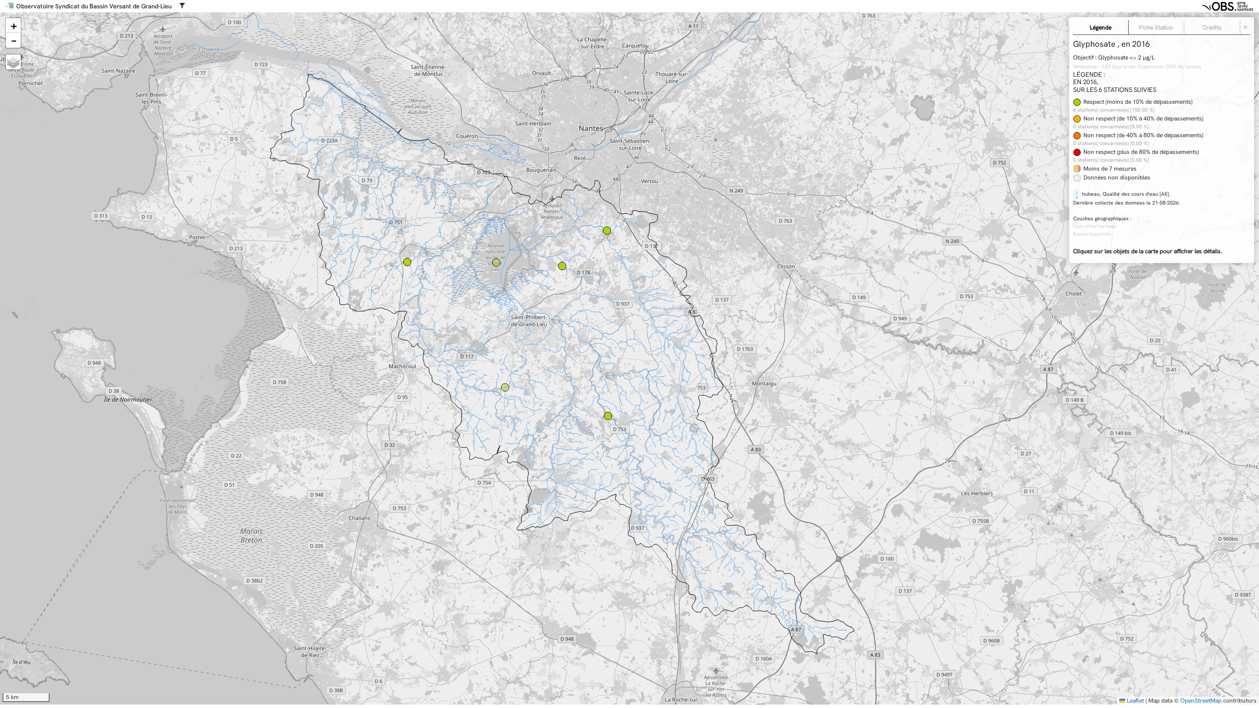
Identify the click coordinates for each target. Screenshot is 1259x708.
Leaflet (1134, 701)
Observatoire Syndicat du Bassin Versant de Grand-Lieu (94, 6)
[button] (13, 25)
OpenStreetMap (1201, 701)
